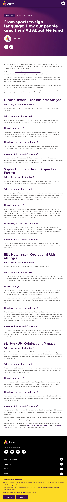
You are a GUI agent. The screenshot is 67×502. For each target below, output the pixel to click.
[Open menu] (63, 3)
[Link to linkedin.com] (24, 452)
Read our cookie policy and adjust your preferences (19, 492)
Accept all (9, 497)
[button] (33, 459)
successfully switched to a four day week (27, 72)
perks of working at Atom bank (37, 425)
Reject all (22, 497)
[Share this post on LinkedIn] (11, 47)
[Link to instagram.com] (18, 452)
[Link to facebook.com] (6, 452)
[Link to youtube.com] (12, 452)
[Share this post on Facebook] (6, 47)
